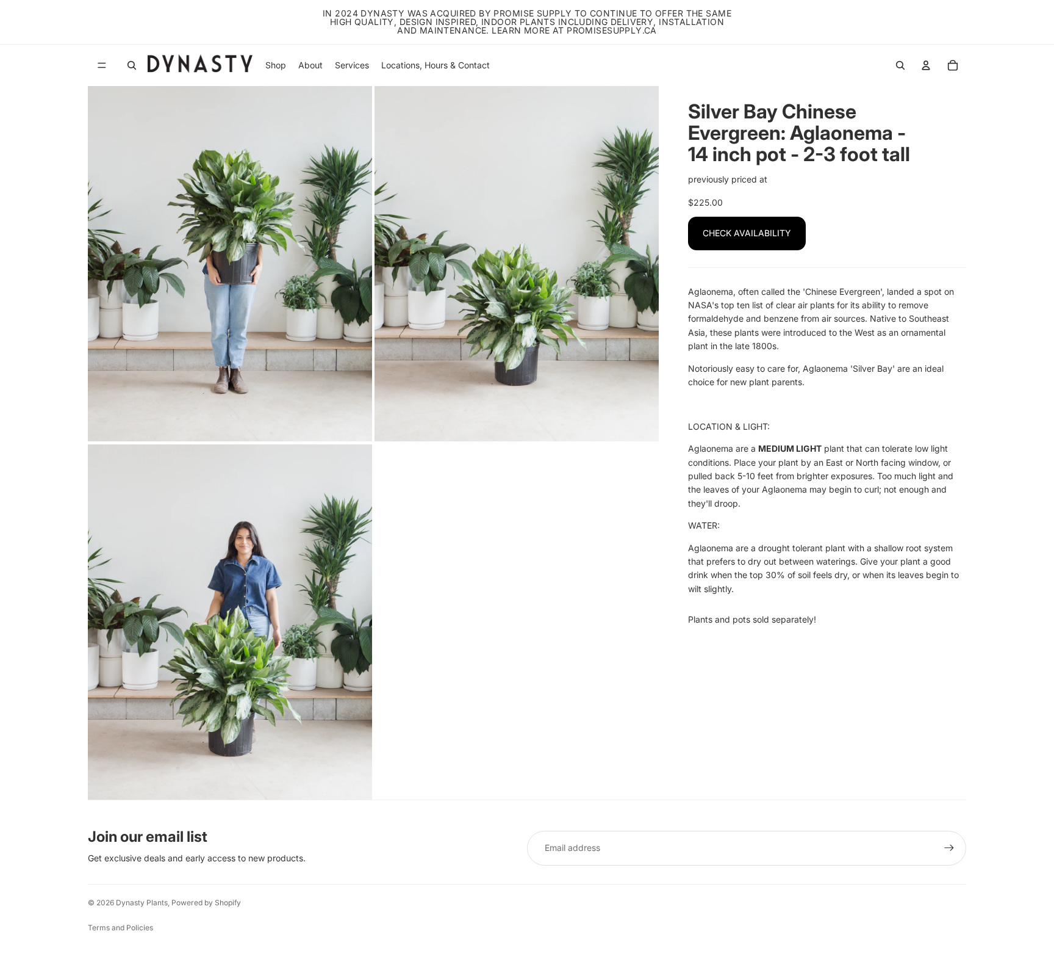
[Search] (131, 65)
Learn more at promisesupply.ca (574, 30)
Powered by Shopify (206, 902)
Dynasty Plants (142, 902)
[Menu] (102, 65)
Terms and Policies (120, 927)
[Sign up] (949, 847)
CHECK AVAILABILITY (747, 233)
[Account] (925, 65)
